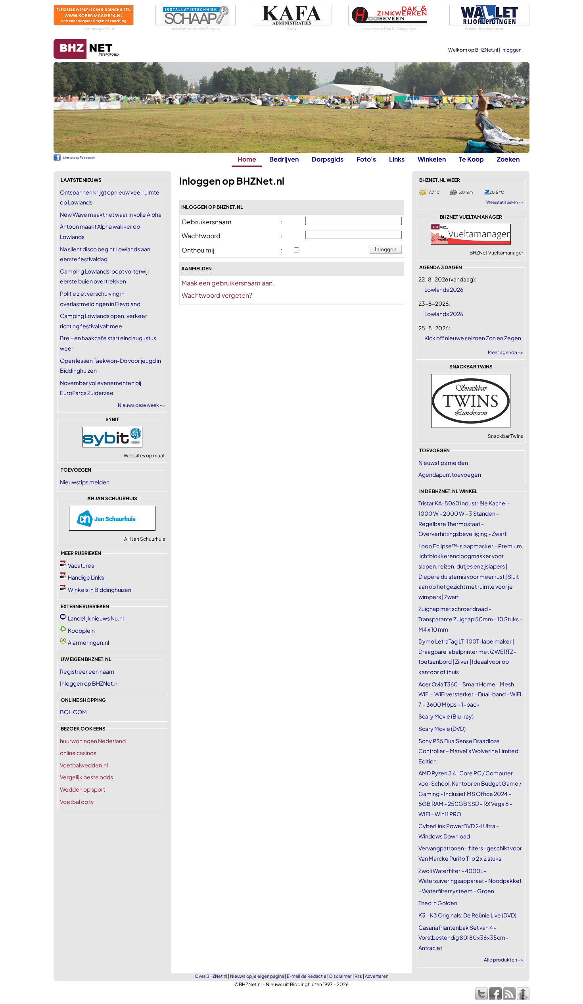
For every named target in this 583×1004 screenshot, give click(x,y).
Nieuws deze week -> (141, 405)
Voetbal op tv (77, 801)
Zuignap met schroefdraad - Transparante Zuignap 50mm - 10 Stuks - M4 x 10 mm (470, 618)
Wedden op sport (82, 789)
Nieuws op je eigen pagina (257, 976)
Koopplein (81, 630)
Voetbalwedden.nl (84, 765)
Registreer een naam (87, 671)
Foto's (366, 159)
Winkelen (432, 159)
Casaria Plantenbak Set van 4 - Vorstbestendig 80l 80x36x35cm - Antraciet (463, 937)
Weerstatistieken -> (504, 202)
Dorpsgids (327, 159)
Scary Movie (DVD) (442, 728)
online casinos (78, 752)
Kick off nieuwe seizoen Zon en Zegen (472, 337)
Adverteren (376, 976)
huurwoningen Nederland (93, 740)
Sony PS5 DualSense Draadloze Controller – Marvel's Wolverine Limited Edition (468, 751)
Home (247, 159)
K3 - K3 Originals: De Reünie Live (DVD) (467, 915)
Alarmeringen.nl (88, 642)
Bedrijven (284, 159)
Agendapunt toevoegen (449, 474)
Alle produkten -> (503, 960)
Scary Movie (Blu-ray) (446, 716)
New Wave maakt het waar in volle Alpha (110, 214)
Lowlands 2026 (443, 289)
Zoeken (508, 159)
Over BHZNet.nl (211, 976)
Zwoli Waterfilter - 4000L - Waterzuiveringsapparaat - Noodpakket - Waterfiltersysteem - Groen (470, 880)
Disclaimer (340, 976)
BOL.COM (73, 711)
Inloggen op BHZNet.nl (89, 683)
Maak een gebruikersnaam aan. (228, 283)
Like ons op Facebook (79, 158)
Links (397, 159)
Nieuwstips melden (84, 482)
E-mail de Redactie (306, 976)
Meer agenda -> (505, 352)
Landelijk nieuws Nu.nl (96, 618)
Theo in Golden (437, 902)
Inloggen (511, 50)
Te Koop (471, 159)
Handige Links (86, 577)
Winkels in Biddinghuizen (99, 589)
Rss (358, 976)
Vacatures (81, 565)
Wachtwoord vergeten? (217, 295)
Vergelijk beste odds (86, 776)
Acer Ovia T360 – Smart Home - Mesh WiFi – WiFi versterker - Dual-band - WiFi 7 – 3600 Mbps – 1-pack (469, 694)
